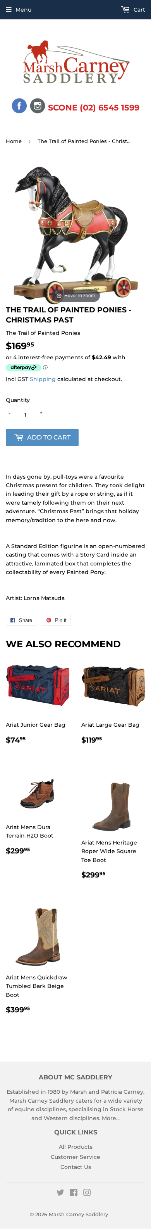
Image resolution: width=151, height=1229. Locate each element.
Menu (23, 9)
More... (111, 1118)
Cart (138, 9)
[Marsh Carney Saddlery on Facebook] (74, 1193)
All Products (76, 1146)
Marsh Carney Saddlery (78, 1214)
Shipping (43, 379)
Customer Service (75, 1156)
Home (14, 141)
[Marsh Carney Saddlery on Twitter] (60, 1193)
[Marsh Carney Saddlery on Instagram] (87, 1193)
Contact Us (75, 1166)
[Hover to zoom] (75, 234)
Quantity (18, 399)
